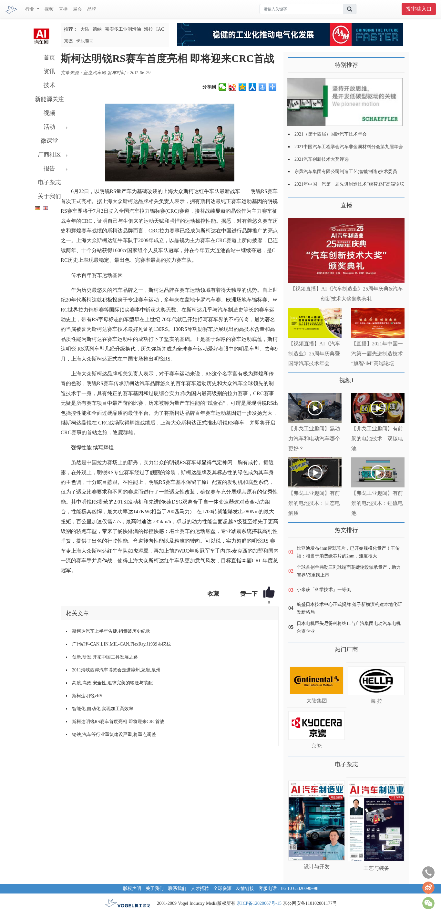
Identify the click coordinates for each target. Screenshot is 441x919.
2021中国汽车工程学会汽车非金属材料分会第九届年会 (348, 146)
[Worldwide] (44, 206)
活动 (49, 127)
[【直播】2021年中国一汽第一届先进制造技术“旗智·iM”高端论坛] (378, 323)
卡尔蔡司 (85, 41)
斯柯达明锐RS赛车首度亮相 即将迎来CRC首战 (118, 721)
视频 (49, 9)
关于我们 (49, 196)
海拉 (148, 29)
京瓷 (68, 41)
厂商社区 (49, 154)
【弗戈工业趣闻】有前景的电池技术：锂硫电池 (377, 503)
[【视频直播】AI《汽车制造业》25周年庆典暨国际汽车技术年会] (315, 323)
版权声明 (132, 888)
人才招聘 (200, 888)
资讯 (49, 71)
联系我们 (177, 888)
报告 (49, 168)
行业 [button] (30, 9)
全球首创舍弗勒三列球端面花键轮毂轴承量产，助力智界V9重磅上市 (349, 571)
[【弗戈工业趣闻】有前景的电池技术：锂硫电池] (378, 472)
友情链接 (245, 888)
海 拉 (376, 701)
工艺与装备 (376, 868)
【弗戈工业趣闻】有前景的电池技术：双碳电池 (377, 438)
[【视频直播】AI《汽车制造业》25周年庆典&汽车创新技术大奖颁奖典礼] (346, 250)
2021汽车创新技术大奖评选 (321, 159)
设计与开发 (317, 866)
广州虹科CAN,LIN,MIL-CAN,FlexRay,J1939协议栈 (121, 644)
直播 (63, 9)
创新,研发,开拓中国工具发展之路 (105, 657)
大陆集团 (316, 700)
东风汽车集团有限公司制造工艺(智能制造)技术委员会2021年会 (357, 171)
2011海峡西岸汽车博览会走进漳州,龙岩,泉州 (116, 670)
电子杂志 (49, 182)
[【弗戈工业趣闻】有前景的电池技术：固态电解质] (315, 472)
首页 (49, 57)
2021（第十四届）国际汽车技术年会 (330, 134)
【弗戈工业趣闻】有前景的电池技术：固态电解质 (314, 503)
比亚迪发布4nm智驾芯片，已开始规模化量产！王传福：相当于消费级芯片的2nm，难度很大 (348, 552)
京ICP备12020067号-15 (259, 903)
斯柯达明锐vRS (87, 695)
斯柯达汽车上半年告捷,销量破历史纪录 (111, 631)
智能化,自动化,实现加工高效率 (102, 708)
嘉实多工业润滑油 (123, 29)
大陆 (84, 29)
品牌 (91, 9)
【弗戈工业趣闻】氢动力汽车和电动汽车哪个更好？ (314, 438)
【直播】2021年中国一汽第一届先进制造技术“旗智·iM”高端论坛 (377, 353)
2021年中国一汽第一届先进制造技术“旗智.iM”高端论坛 (349, 184)
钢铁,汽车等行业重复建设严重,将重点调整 (114, 734)
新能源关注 (49, 99)
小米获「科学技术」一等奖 (324, 589)
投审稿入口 (419, 9)
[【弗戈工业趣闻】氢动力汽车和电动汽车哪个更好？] (315, 408)
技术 (49, 85)
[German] (36, 206)
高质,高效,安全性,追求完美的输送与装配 (112, 682)
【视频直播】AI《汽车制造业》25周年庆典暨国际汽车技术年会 (314, 353)
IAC (160, 29)
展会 (77, 9)
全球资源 (222, 888)
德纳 (97, 29)
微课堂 (49, 141)
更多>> (294, 202)
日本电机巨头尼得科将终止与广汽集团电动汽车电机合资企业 (349, 627)
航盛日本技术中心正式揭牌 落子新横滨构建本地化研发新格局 (349, 608)
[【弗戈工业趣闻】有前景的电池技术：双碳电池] (378, 408)
